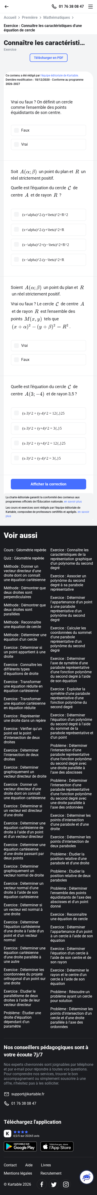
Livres (46, 1165)
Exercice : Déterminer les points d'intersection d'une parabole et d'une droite (70, 822)
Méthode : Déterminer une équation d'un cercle (25, 637)
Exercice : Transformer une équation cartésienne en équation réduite (24, 703)
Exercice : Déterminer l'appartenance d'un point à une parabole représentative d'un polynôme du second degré (71, 608)
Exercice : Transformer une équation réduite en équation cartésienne (23, 686)
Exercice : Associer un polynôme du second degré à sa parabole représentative (68, 583)
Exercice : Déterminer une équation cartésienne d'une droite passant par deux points (24, 851)
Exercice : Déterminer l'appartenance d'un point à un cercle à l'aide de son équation (71, 934)
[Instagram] (66, 1184)
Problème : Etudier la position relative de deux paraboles (70, 875)
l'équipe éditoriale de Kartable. (59, 75)
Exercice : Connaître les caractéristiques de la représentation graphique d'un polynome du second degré (71, 559)
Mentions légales (18, 1173)
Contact (10, 1165)
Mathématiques (56, 17)
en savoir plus (73, 501)
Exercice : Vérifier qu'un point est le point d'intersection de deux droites (23, 735)
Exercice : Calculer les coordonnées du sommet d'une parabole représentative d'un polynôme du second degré (71, 639)
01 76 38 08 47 (71, 6)
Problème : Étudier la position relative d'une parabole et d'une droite (69, 858)
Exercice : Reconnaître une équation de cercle (69, 916)
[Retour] (8, 6)
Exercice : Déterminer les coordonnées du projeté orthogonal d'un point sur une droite (24, 976)
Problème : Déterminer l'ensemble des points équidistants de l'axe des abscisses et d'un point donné (70, 897)
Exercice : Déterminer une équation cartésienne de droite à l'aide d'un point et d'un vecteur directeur (24, 830)
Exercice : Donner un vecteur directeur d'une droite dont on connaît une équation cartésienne (24, 791)
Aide (28, 1165)
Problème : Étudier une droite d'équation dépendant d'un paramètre (22, 1020)
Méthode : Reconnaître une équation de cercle (22, 624)
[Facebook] (42, 1184)
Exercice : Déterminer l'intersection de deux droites (21, 754)
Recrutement (50, 1173)
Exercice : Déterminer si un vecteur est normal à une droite (23, 909)
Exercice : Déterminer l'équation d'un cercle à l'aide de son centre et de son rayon (70, 955)
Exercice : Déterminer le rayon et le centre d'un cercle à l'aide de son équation (69, 977)
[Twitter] (54, 1184)
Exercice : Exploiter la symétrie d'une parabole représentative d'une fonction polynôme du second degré (70, 698)
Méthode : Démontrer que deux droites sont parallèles (25, 609)
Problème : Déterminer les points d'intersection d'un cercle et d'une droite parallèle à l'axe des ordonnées (71, 1018)
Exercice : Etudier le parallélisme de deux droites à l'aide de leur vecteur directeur (22, 998)
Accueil (10, 17)
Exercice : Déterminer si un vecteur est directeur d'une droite (23, 810)
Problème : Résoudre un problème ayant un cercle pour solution (71, 996)
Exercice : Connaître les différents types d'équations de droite (23, 669)
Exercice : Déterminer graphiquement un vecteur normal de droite (24, 870)
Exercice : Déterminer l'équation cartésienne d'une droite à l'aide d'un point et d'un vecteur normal (24, 931)
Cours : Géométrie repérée (25, 550)
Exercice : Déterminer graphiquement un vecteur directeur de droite (25, 772)
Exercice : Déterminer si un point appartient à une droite (24, 652)
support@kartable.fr (27, 1094)
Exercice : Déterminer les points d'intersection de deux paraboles (70, 841)
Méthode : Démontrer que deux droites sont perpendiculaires (25, 592)
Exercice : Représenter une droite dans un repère (25, 718)
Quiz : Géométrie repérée (24, 558)
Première (30, 17)
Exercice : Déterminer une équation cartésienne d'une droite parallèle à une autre (24, 955)
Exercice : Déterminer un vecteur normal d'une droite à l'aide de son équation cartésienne (24, 890)
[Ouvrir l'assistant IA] (86, 1177)
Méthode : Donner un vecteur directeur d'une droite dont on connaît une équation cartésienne (24, 573)
